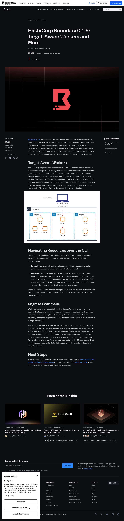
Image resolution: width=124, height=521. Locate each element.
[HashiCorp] (9, 3)
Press (93, 488)
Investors (94, 497)
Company (65, 3)
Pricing (39, 3)
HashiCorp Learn (80, 362)
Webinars (49, 491)
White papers (50, 485)
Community (49, 497)
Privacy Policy (88, 468)
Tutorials (71, 488)
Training (48, 502)
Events (48, 488)
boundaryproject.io (87, 359)
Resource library (74, 494)
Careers (94, 491)
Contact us (95, 502)
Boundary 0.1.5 (34, 139)
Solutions (23, 3)
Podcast (48, 499)
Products (31, 3)
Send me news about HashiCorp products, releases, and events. (28, 471)
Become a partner (74, 499)
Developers (47, 3)
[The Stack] (6, 9)
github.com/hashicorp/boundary (41, 362)
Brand (93, 499)
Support (48, 494)
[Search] (120, 9)
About (93, 485)
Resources (56, 3)
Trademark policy (51, 514)
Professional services (52, 505)
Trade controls (62, 514)
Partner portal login (75, 502)
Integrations (72, 491)
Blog (93, 494)
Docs (70, 485)
